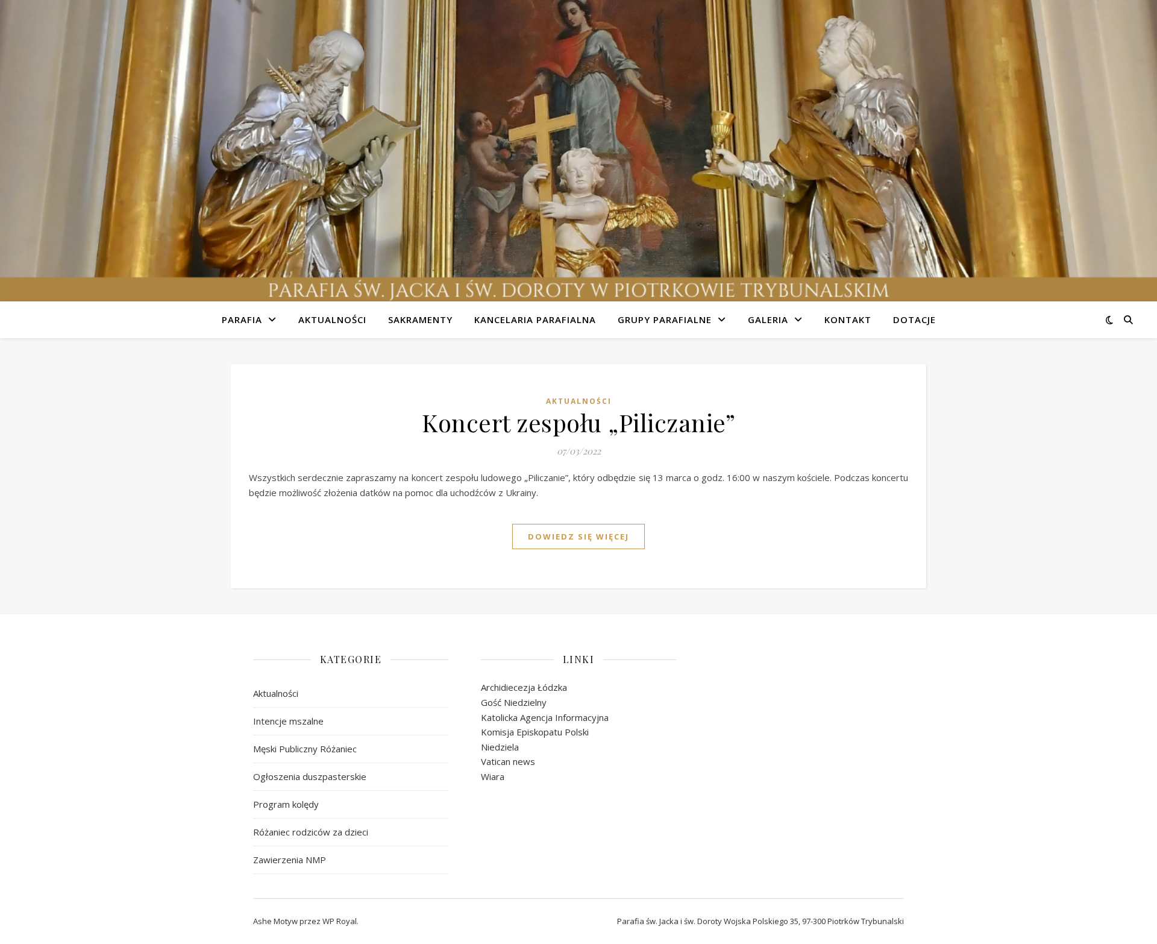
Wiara (492, 776)
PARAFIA (242, 319)
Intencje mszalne (288, 721)
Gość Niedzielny (514, 702)
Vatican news (508, 761)
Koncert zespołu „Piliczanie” (578, 422)
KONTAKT (847, 319)
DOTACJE (914, 319)
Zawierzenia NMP (289, 860)
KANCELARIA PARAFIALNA (535, 319)
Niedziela (500, 747)
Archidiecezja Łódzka (524, 687)
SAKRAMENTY (420, 319)
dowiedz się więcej (578, 536)
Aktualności (579, 401)
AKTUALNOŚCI (332, 319)
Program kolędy (286, 804)
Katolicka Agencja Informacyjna (545, 717)
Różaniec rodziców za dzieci (310, 832)
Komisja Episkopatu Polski (535, 732)
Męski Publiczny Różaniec (305, 749)
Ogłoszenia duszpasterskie (309, 776)
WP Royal (339, 921)
